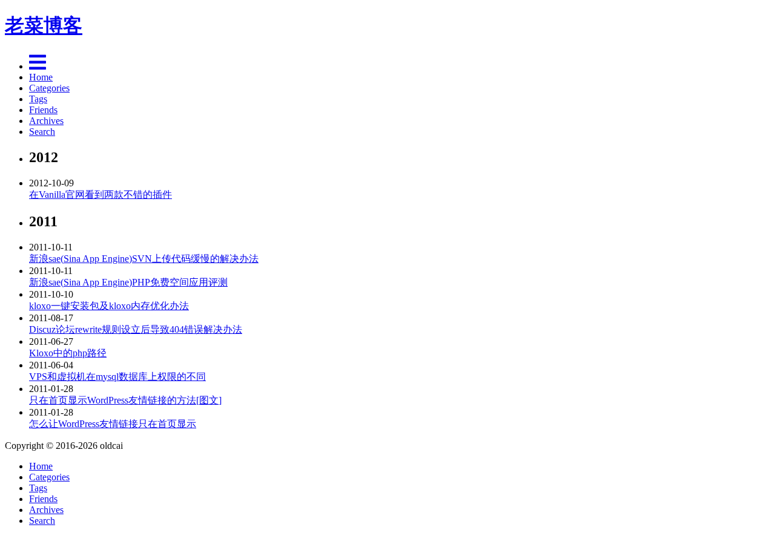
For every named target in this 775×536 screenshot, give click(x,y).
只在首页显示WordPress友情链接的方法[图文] (125, 400)
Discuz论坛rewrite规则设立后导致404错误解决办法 (135, 329)
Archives (46, 121)
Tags (38, 99)
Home (41, 77)
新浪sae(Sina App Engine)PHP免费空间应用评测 (128, 282)
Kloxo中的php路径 (68, 353)
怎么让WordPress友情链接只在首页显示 (112, 424)
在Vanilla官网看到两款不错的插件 (100, 194)
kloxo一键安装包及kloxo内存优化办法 (109, 306)
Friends (43, 110)
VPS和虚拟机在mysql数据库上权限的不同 (117, 376)
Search (42, 131)
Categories (49, 88)
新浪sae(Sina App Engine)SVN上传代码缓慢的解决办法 (144, 258)
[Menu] (37, 66)
